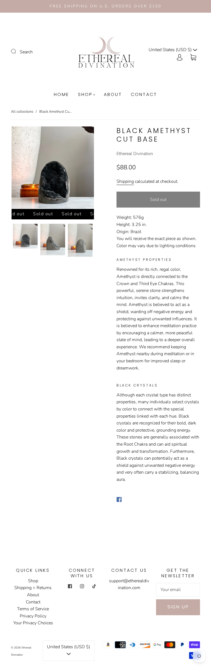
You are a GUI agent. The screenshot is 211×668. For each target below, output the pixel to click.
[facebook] (70, 586)
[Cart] (193, 57)
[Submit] (17, 51)
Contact (144, 94)
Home (61, 94)
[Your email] (178, 590)
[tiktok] (94, 586)
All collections (22, 111)
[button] (20, 168)
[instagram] (82, 586)
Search (26, 52)
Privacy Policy (33, 616)
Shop (85, 94)
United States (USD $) (171, 50)
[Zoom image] (52, 168)
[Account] (179, 57)
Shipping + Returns (33, 588)
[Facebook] (119, 499)
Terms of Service (33, 609)
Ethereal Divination (134, 154)
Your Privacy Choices (33, 623)
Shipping (125, 181)
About (113, 94)
